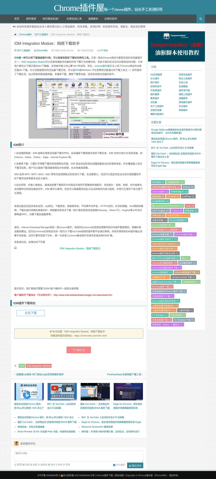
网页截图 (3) (158, 182)
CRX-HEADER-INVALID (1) (165, 243)
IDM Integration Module (33, 61)
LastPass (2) (188, 196)
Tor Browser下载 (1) (184, 319)
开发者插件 (155, 90)
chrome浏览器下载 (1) (163, 224)
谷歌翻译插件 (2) (175, 182)
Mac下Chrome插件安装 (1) (165, 258)
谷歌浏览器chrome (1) (178, 215)
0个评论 (104, 50)
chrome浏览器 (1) (178, 220)
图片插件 (154, 82)
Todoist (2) (177, 210)
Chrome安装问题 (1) (162, 234)
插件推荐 (31, 18)
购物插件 (183, 110)
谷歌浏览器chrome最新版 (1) (166, 229)
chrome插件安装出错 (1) (164, 248)
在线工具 (183, 82)
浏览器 (153, 102)
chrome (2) (188, 186)
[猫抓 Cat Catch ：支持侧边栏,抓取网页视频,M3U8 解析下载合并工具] (95, 391)
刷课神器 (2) (158, 196)
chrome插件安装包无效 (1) (165, 253)
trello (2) (190, 205)
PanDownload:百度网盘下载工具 (124, 374)
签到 (67, 464)
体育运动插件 (185, 74)
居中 (52, 464)
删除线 (43, 464)
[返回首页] (15, 34)
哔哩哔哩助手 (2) (179, 191)
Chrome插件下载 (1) (162, 286)
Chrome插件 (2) (160, 191)
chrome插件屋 (102, 65)
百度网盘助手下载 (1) (162, 296)
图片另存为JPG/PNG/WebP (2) (167, 205)
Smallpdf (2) (173, 196)
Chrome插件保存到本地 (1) (165, 300)
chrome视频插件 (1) (162, 272)
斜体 (59, 464)
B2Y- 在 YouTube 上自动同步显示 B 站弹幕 (103, 417)
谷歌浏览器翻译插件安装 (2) (166, 186)
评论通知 (120, 464)
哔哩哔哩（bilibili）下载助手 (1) (167, 324)
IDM (16, 57)
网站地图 (119, 475)
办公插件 (154, 78)
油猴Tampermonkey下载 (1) (166, 281)
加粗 (34, 464)
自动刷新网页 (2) (160, 201)
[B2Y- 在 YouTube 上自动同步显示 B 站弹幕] (62, 391)
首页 (16, 18)
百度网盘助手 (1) (191, 281)
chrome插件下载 (104, 475)
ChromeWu (42, 50)
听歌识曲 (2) (158, 215)
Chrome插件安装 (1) (185, 234)
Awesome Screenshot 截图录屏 (97, 426)
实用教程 (183, 86)
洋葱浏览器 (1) (177, 315)
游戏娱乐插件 (185, 102)
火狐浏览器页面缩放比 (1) (165, 305)
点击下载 (31, 313)
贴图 (27, 464)
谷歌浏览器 (155, 110)
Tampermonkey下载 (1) (183, 277)
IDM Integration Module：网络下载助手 (47, 43)
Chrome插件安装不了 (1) (164, 239)
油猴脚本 (93, 18)
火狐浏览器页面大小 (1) (164, 310)
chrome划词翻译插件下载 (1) (166, 267)
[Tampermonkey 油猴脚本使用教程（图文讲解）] (176, 46)
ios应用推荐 (156, 74)
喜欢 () (80, 349)
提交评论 (136, 465)
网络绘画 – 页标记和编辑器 (31, 426)
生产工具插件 (41, 34)
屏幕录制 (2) (191, 210)
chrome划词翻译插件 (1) (164, 262)
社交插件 (183, 106)
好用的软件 (111, 18)
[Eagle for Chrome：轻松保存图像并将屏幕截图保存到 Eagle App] (128, 391)
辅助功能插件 (157, 113)
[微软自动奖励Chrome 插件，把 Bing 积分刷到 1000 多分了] (29, 391)
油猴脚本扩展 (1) (160, 277)
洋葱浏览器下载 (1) (161, 319)
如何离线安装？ (51, 18)
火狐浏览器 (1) (185, 310)
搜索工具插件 (185, 94)
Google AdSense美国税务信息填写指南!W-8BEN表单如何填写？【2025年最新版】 (176, 131)
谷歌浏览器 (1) (159, 220)
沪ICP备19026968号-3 (48, 475)
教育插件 (154, 98)
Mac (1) (185, 258)
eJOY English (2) (160, 210)
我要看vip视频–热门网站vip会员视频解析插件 (40, 374)
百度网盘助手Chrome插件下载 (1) (169, 291)
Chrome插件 (25, 34)
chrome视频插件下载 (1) (187, 272)
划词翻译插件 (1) (187, 262)
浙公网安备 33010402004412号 (79, 475)
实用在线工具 (74, 18)
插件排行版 (184, 90)
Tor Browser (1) (160, 315)
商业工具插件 (185, 78)
